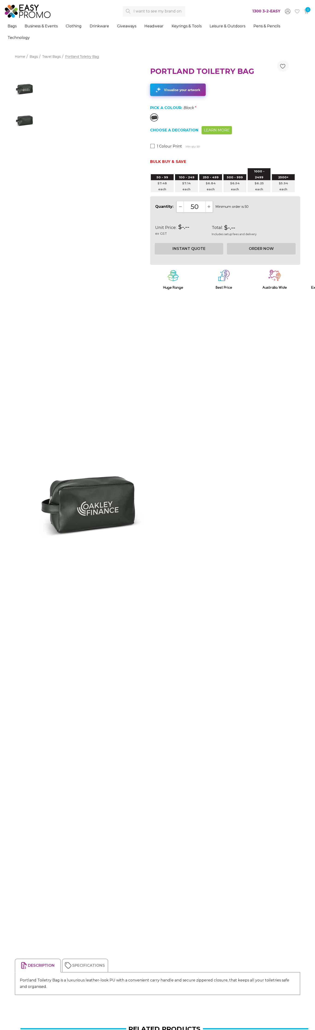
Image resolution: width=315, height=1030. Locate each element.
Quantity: (164, 206)
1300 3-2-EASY (266, 11)
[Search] (128, 11)
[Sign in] (287, 11)
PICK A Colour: (173, 108)
